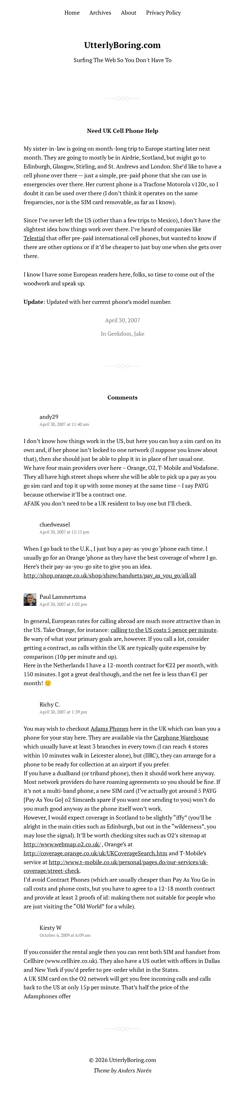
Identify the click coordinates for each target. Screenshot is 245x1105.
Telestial (34, 238)
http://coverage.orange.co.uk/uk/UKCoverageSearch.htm (95, 853)
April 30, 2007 (122, 320)
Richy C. (50, 704)
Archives (100, 12)
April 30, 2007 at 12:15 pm (64, 532)
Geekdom (119, 333)
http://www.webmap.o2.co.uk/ (62, 844)
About (129, 12)
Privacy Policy (163, 12)
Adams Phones (110, 728)
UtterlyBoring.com (122, 45)
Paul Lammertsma (63, 596)
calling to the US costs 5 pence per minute (164, 630)
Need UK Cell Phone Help (122, 130)
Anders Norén (135, 1070)
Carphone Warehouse (181, 737)
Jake (139, 333)
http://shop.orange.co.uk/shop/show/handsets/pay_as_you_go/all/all (110, 575)
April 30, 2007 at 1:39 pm (63, 712)
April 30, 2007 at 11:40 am (64, 424)
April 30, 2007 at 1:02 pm (63, 604)
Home (72, 12)
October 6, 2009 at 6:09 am (65, 935)
